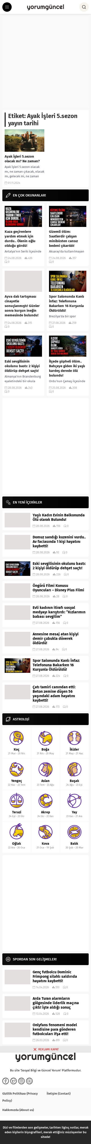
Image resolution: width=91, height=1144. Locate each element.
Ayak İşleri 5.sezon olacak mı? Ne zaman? (22, 158)
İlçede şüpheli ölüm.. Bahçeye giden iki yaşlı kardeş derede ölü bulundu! (67, 368)
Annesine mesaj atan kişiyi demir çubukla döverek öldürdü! (56, 638)
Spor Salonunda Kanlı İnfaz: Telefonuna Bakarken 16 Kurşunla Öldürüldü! (66, 303)
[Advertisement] (45, 62)
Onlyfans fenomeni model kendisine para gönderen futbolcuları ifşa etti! (55, 1029)
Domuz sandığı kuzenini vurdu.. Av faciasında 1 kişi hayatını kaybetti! (59, 541)
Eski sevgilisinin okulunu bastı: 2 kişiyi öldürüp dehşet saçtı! (22, 366)
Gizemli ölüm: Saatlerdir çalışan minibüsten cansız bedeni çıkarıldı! (63, 239)
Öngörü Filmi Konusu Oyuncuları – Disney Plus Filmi (58, 587)
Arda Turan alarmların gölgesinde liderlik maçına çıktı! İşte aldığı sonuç (56, 1003)
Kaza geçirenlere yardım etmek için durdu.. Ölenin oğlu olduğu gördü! (20, 239)
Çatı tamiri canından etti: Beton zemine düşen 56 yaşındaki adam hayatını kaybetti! (54, 694)
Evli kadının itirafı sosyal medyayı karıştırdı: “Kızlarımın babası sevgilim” (59, 612)
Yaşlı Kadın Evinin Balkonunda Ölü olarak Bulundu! (59, 517)
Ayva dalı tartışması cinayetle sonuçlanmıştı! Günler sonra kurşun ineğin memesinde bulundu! (22, 305)
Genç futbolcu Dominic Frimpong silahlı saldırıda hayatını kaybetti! (55, 976)
